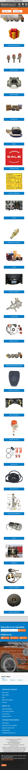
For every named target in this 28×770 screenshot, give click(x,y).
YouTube (24, 637)
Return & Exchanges (7, 700)
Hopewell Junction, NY (8, 728)
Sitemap (4, 702)
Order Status (5, 695)
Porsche (12, 680)
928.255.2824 (18, 1)
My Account (5, 692)
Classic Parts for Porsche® (9, 725)
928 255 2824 (5, 730)
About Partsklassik (7, 709)
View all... (20, 680)
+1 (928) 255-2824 (15, 743)
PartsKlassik (5, 723)
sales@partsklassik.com (6, 667)
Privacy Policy (6, 714)
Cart (23, 6)
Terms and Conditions (8, 711)
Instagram (6, 637)
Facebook (15, 637)
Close (4, 765)
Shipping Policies (6, 716)
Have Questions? (10, 1)
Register (23, 630)
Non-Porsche (4, 679)
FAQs (3, 697)
